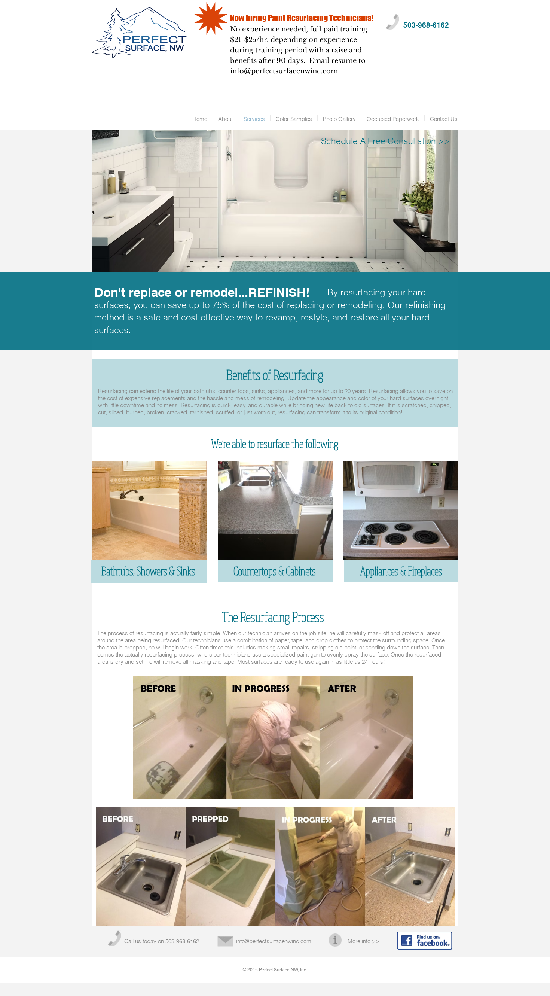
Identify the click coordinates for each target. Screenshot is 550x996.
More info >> (363, 941)
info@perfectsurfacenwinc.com (284, 71)
